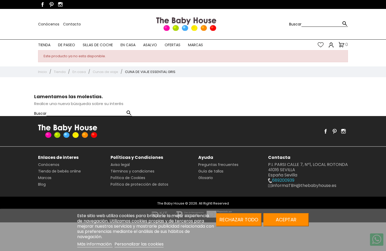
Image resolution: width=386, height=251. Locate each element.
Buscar (295, 24)
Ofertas (172, 45)
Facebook (42, 4)
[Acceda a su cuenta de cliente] (331, 45)
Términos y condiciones (132, 171)
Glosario (205, 177)
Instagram (60, 4)
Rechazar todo (239, 219)
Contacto (72, 24)
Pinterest (51, 4)
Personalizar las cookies (139, 244)
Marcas (195, 45)
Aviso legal (120, 164)
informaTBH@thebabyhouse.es (304, 185)
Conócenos (49, 24)
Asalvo (150, 45)
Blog (42, 184)
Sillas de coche (98, 45)
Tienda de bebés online (59, 171)
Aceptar (286, 219)
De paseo (66, 45)
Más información (95, 244)
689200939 (283, 180)
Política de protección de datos (139, 184)
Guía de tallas (210, 171)
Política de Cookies (128, 177)
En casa (128, 45)
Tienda (44, 45)
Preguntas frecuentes (218, 164)
